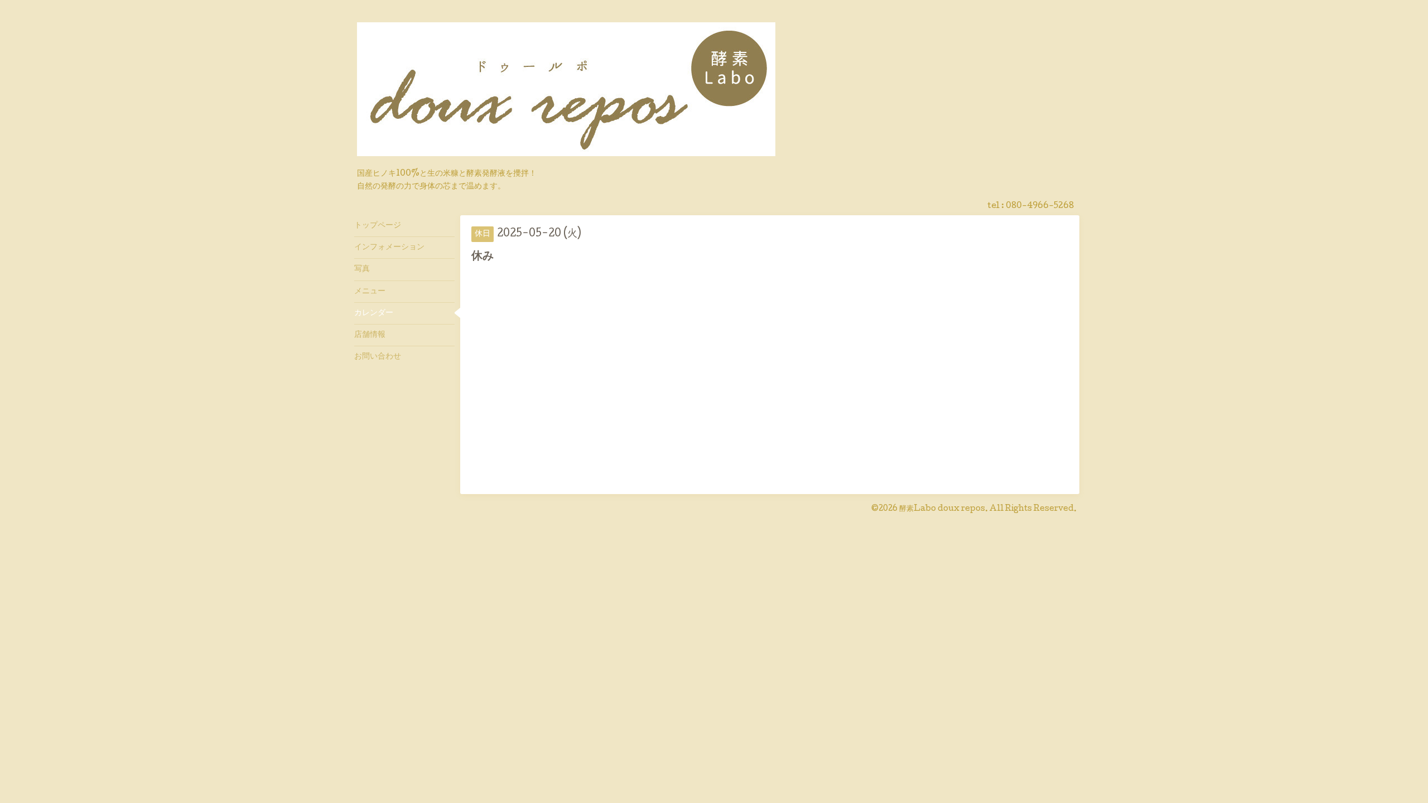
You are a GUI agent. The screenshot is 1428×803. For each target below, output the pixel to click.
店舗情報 (369, 335)
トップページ (377, 225)
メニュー (369, 291)
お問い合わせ (377, 356)
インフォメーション (389, 247)
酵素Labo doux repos (942, 509)
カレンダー (373, 313)
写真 (362, 269)
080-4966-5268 (1040, 206)
